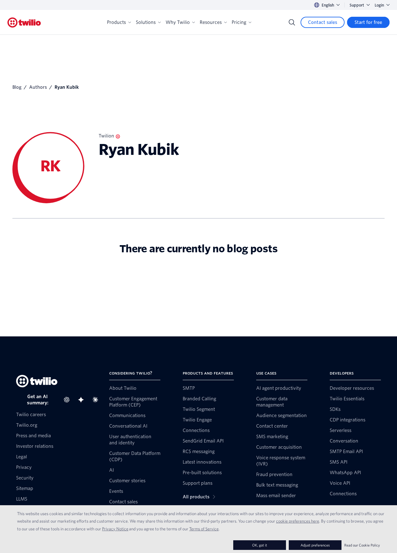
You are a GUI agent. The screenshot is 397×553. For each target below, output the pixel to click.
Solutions (146, 22)
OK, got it (259, 545)
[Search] (292, 22)
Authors (38, 87)
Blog (16, 87)
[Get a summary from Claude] (97, 399)
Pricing (239, 22)
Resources (211, 22)
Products (116, 22)
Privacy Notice (115, 528)
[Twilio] (24, 22)
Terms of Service (204, 528)
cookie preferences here (297, 521)
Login (379, 5)
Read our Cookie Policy (362, 545)
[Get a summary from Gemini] (82, 399)
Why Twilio (178, 22)
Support (357, 5)
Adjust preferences (315, 545)
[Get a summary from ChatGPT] (68, 399)
